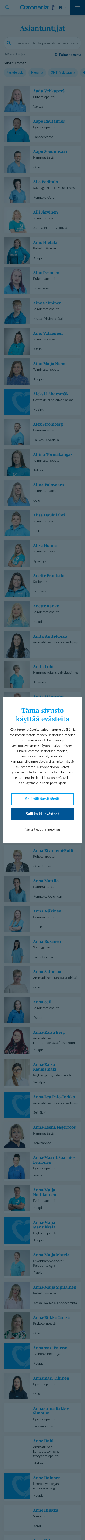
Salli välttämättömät (42, 799)
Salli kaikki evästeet (42, 813)
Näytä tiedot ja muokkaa (42, 829)
